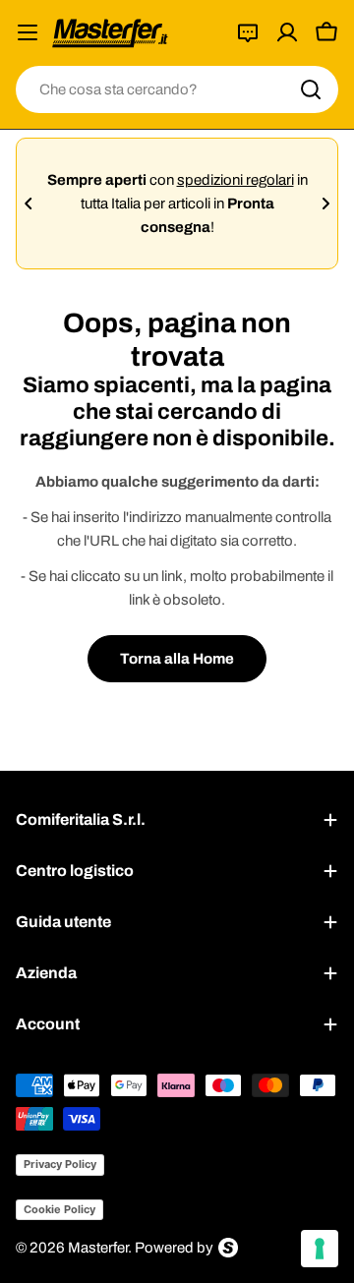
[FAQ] (248, 32)
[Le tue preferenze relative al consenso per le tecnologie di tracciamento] (319, 1248)
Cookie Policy (59, 1209)
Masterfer (98, 1247)
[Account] (287, 32)
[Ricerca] (311, 89)
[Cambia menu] (27, 32)
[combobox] (177, 89)
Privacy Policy (60, 1164)
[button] (28, 203)
